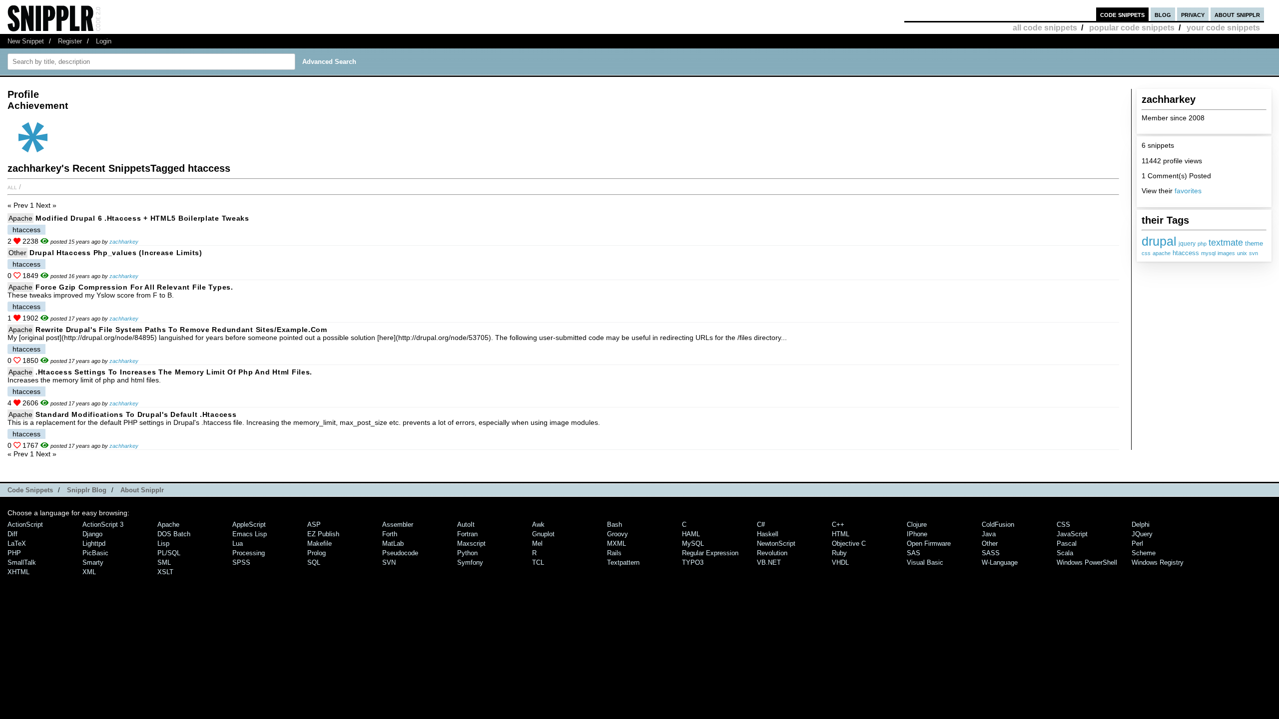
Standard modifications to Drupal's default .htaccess (135, 414)
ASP (314, 524)
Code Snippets (30, 490)
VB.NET (769, 562)
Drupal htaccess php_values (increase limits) (115, 253)
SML (164, 562)
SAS (913, 553)
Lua (237, 543)
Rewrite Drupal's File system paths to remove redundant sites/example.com (181, 330)
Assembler (397, 524)
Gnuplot (543, 534)
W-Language (1000, 562)
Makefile (319, 543)
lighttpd (93, 543)
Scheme (1144, 553)
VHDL (840, 562)
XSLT (165, 572)
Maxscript (471, 543)
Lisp (163, 543)
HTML (840, 534)
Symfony (470, 562)
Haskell (767, 534)
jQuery (1142, 534)
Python (467, 553)
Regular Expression (710, 553)
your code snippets (1223, 27)
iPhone (917, 534)
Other (17, 253)
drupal (1159, 241)
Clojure (917, 524)
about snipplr (1237, 14)
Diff (12, 534)
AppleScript (249, 524)
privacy (1193, 14)
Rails (614, 553)
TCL (538, 562)
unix (1242, 253)
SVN (389, 562)
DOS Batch (173, 534)
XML (89, 572)
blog (1163, 14)
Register (70, 41)
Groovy (617, 534)
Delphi (1141, 524)
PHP (14, 553)
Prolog (316, 553)
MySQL (693, 543)
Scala (1065, 553)
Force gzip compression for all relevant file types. (134, 287)
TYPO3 (692, 562)
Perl (1137, 543)
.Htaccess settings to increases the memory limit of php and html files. (173, 372)
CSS (1063, 524)
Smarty (92, 562)
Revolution (772, 553)
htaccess (1186, 253)
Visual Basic (925, 562)
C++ (838, 524)
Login (103, 41)
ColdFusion (998, 524)
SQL (313, 562)
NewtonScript (776, 543)
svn (1253, 253)
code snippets (1122, 14)
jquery (1187, 243)
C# (761, 524)
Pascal (1067, 543)
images (1226, 253)
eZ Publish (323, 534)
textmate (1226, 243)
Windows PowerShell (1087, 562)
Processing (248, 553)
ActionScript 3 (102, 524)
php (1202, 244)
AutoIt (466, 524)
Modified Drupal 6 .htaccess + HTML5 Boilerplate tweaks (142, 218)
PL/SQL (168, 553)
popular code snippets (1132, 27)
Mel (537, 543)
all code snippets (1045, 27)
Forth (389, 534)
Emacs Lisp (249, 534)
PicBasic (95, 553)
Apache (20, 218)
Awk (538, 524)
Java (989, 534)
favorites (1188, 191)
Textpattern (623, 562)
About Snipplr (142, 490)
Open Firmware (929, 543)
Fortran (467, 534)
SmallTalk (21, 562)
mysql (1208, 253)
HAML (691, 534)
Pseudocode (400, 553)
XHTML (18, 572)
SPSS (241, 562)
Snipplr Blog (86, 490)
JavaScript (1072, 534)
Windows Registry (1158, 562)
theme (1254, 243)
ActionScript (25, 524)
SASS (991, 553)
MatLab (393, 543)
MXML (616, 543)
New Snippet (25, 41)
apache (1162, 253)
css (1146, 253)
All (12, 187)
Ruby (839, 553)
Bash (614, 524)
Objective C (849, 543)
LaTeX (16, 543)
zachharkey (123, 242)
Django (92, 534)
